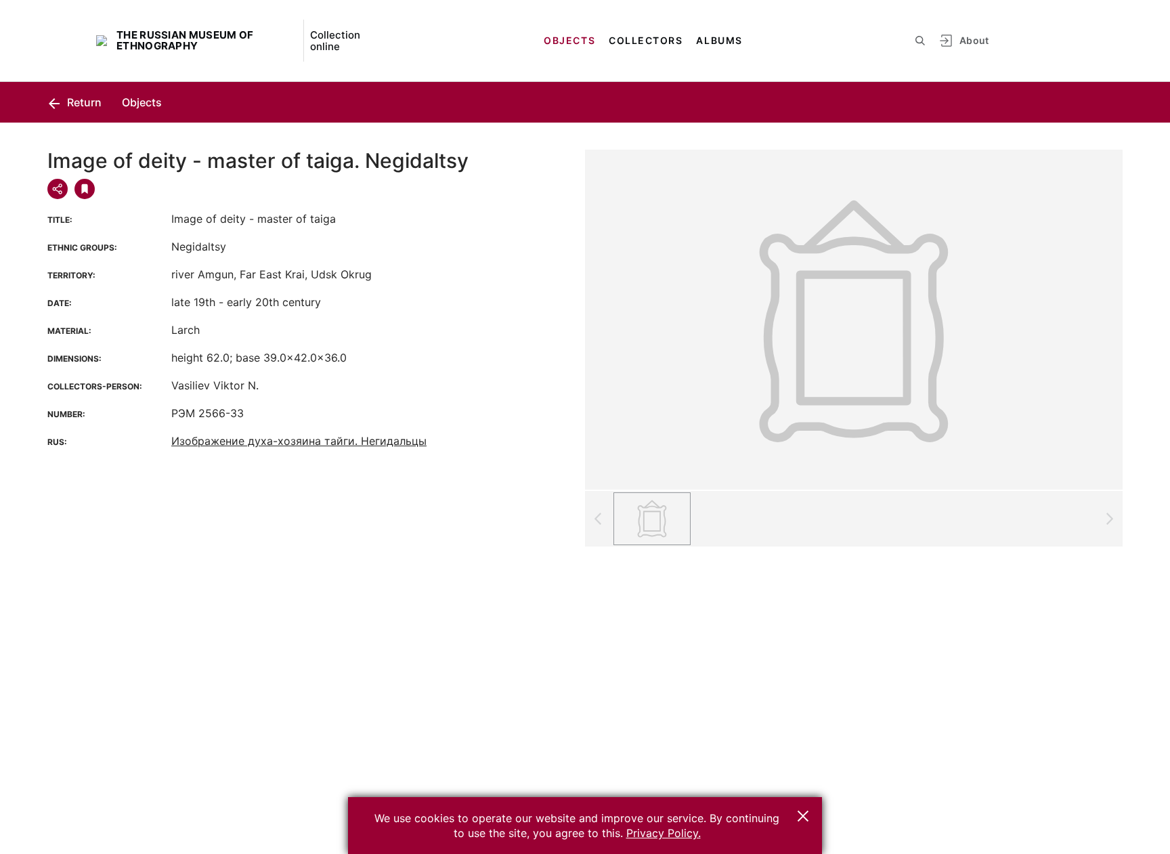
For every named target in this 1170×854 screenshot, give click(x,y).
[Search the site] (920, 40)
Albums (719, 40)
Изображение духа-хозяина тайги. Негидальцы (299, 441)
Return (83, 102)
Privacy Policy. (663, 833)
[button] (803, 816)
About (974, 40)
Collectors (645, 40)
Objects (569, 40)
